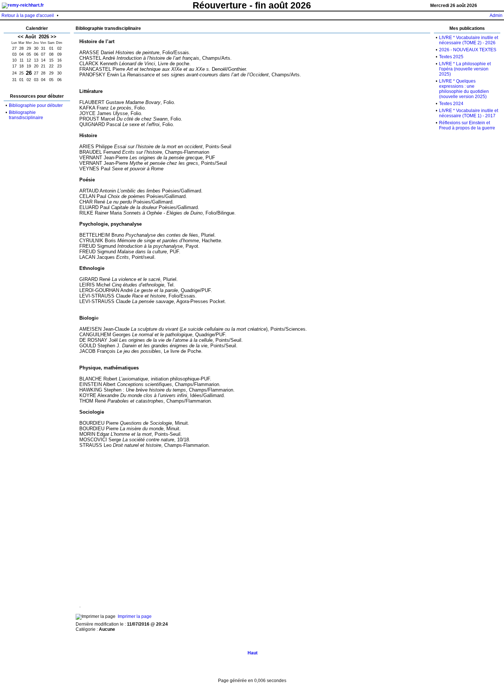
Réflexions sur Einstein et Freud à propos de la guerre (467, 125)
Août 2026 (37, 36)
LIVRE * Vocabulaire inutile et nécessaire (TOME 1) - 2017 (468, 113)
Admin (496, 15)
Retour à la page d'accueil (27, 15)
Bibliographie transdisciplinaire (26, 115)
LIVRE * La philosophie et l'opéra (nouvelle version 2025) (465, 69)
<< (21, 36)
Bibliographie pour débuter (36, 105)
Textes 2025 (451, 56)
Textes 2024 (451, 103)
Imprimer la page (135, 616)
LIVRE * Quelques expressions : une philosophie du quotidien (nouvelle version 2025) (464, 89)
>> (53, 36)
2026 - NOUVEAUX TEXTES (467, 49)
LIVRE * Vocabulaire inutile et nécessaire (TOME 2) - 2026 (468, 40)
